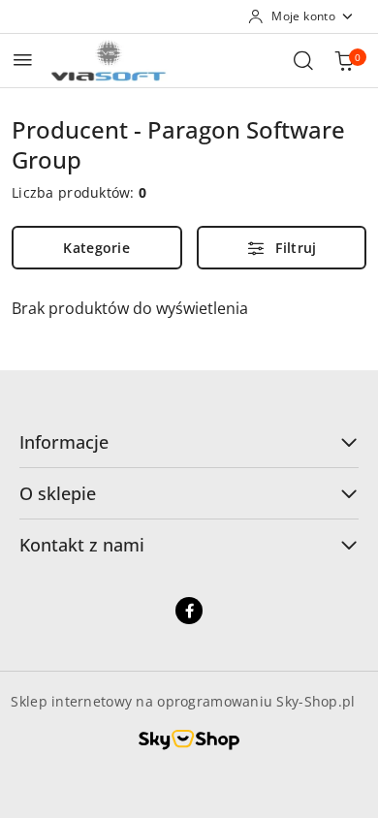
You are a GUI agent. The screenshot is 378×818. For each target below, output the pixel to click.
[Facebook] (189, 610)
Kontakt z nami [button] (81, 544)
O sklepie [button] (57, 493)
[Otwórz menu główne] (23, 59)
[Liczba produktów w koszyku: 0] (344, 60)
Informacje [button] (64, 442)
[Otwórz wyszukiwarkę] (303, 60)
